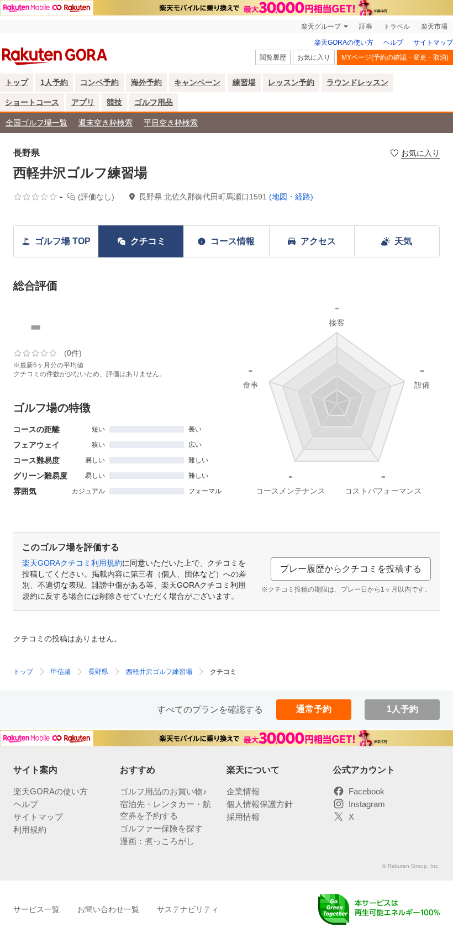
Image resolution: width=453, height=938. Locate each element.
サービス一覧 (36, 909)
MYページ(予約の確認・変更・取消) (395, 57)
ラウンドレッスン (357, 82)
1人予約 (54, 82)
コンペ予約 (99, 82)
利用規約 (29, 829)
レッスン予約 (291, 82)
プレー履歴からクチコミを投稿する (351, 568)
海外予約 (146, 82)
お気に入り (313, 57)
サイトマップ (433, 42)
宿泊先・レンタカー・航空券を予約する (165, 809)
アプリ (82, 102)
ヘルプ (393, 42)
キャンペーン (197, 82)
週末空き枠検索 (105, 122)
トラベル (396, 26)
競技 (114, 102)
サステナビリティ (188, 909)
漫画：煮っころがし (157, 841)
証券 (365, 26)
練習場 (244, 82)
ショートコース (32, 102)
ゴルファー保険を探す (161, 828)
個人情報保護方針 (260, 804)
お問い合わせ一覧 (108, 909)
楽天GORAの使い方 (343, 42)
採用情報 (243, 816)
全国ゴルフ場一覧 (36, 122)
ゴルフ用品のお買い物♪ (163, 791)
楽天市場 (434, 26)
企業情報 (243, 791)
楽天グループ (321, 26)
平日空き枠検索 (171, 122)
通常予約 (313, 709)
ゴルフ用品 (153, 102)
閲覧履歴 (273, 57)
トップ (16, 82)
